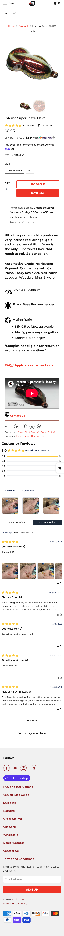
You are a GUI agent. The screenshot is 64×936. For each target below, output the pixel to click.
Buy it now (37, 193)
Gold (19, 436)
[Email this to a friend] (39, 426)
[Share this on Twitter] (16, 426)
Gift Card (9, 826)
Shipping (9, 802)
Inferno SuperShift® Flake (25, 118)
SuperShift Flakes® (29, 432)
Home (11, 26)
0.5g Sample (14, 170)
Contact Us (17, 415)
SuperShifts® (48, 432)
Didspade (18, 899)
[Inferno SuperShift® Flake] (32, 62)
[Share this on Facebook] (24, 426)
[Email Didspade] (35, 768)
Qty (7, 183)
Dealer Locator (13, 843)
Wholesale (10, 835)
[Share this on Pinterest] (32, 426)
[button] (32, 137)
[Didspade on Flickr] (29, 768)
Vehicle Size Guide (16, 794)
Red (43, 436)
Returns (9, 810)
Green (26, 436)
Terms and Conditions (18, 859)
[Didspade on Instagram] (24, 768)
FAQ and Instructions (18, 786)
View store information (21, 222)
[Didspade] (32, 3)
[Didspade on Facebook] (7, 768)
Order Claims (12, 818)
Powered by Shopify (15, 903)
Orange (35, 436)
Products (23, 26)
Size (7, 163)
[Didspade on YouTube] (16, 768)
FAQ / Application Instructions (29, 365)
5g (29, 170)
